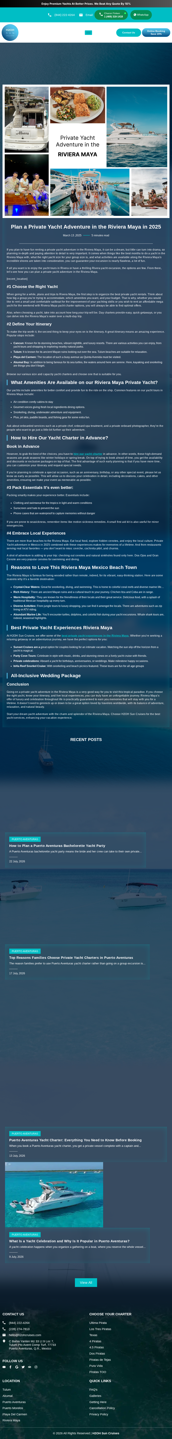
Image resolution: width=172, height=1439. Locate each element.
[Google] (16, 1367)
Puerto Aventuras (25, 839)
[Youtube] (4, 1367)
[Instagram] (35, 1367)
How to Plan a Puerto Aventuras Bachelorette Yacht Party (57, 846)
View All (86, 1282)
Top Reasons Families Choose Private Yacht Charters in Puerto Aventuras (71, 958)
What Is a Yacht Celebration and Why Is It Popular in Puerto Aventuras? (69, 1241)
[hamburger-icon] (88, 32)
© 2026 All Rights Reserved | (86, 1433)
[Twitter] (23, 1367)
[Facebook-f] (10, 1367)
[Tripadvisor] (29, 1367)
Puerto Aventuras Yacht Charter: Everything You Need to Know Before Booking (75, 1140)
